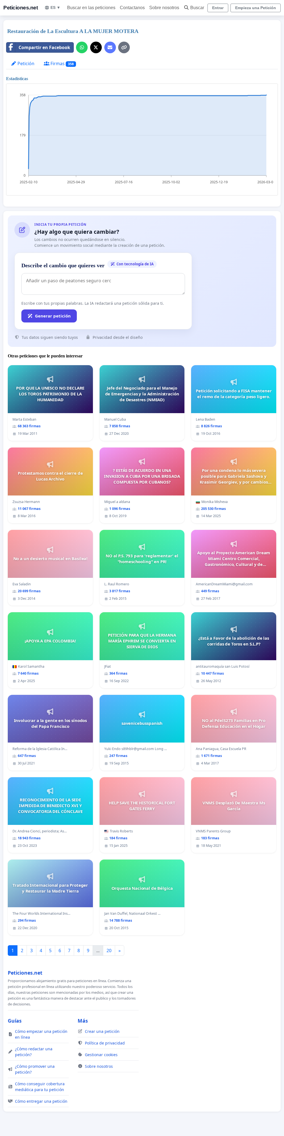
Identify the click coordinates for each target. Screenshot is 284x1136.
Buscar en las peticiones (91, 7)
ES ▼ (55, 7)
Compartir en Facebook (44, 47)
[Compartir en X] (96, 47)
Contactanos (132, 7)
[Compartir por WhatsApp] (82, 47)
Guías (15, 1020)
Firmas (61, 63)
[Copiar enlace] (124, 47)
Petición (25, 63)
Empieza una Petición (255, 8)
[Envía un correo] (110, 47)
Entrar (218, 8)
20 (108, 950)
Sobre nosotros (164, 7)
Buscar (197, 7)
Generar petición (53, 316)
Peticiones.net (20, 8)
